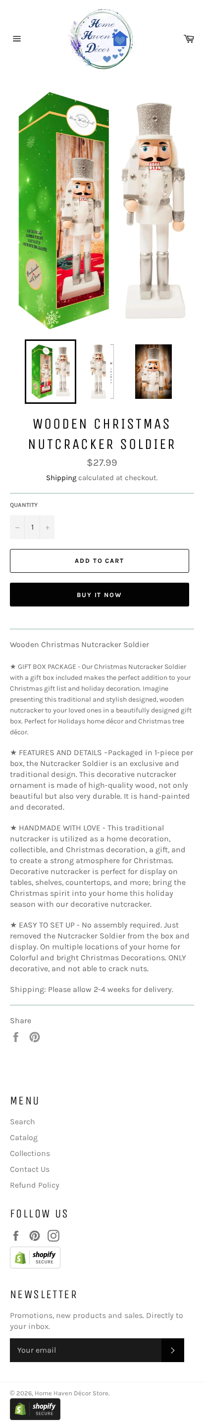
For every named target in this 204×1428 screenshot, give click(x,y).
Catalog (24, 1137)
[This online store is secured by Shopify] (97, 1259)
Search (22, 1121)
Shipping (61, 477)
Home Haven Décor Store (71, 1393)
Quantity (24, 504)
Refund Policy (34, 1185)
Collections (30, 1153)
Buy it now (100, 595)
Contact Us (30, 1169)
